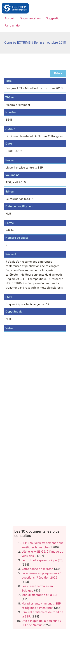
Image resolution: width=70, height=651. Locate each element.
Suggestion (53, 18)
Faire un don (12, 25)
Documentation (30, 18)
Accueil (9, 18)
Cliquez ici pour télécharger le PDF (28, 304)
